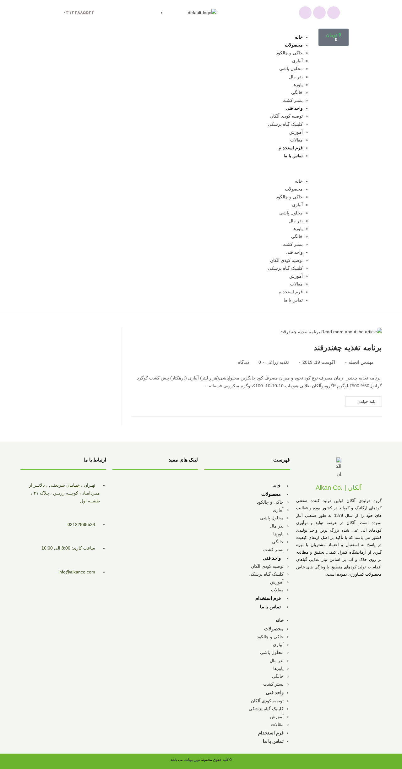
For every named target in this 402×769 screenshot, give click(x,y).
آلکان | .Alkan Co (339, 487)
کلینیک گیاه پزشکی (285, 124)
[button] (194, 169)
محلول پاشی (291, 68)
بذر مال (296, 76)
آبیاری (297, 60)
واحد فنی (294, 108)
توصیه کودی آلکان (286, 116)
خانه (299, 37)
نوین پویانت (192, 759)
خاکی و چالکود (289, 52)
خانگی (297, 92)
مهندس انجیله (361, 362)
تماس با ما (293, 155)
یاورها (297, 84)
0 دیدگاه (249, 362)
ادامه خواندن (361, 399)
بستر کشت (292, 100)
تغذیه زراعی (277, 362)
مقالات (296, 139)
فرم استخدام (291, 147)
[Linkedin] (333, 12)
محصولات (294, 44)
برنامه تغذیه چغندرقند (348, 347)
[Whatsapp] (305, 12)
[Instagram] (319, 12)
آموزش (296, 132)
